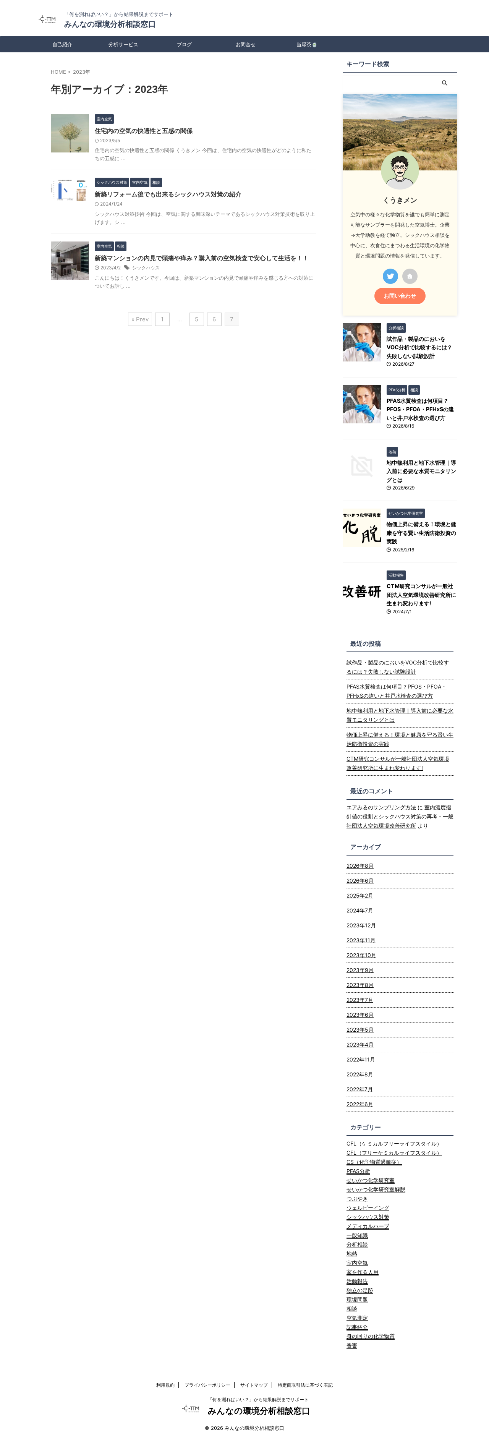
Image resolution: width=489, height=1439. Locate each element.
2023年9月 (360, 970)
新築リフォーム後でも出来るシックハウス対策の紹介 (168, 194)
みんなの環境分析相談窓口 (110, 24)
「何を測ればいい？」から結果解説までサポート (258, 1399)
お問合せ (246, 44)
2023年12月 (361, 925)
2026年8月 (360, 865)
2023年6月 (360, 1014)
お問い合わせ (400, 296)
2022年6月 (360, 1104)
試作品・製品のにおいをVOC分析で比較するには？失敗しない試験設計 (419, 347)
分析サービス (123, 44)
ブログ (184, 44)
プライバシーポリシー (207, 1385)
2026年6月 (360, 880)
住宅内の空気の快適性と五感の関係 (144, 131)
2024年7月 (360, 910)
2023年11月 (361, 940)
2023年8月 (360, 985)
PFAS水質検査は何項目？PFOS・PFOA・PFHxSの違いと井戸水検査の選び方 (420, 409)
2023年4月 (360, 1044)
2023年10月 (361, 955)
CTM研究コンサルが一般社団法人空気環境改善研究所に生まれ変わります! (421, 594)
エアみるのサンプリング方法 (381, 807)
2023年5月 (360, 1029)
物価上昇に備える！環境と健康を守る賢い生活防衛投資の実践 (421, 532)
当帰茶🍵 (306, 44)
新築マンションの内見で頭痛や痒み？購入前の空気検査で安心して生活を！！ (202, 258)
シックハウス (146, 268)
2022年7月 (360, 1089)
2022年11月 (361, 1059)
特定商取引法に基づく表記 (305, 1385)
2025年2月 (360, 895)
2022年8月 (360, 1074)
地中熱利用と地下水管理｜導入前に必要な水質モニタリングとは (421, 471)
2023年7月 (360, 1000)
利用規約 (165, 1385)
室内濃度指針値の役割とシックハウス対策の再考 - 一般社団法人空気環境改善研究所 (400, 816)
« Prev (140, 319)
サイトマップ (254, 1385)
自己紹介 (62, 44)
